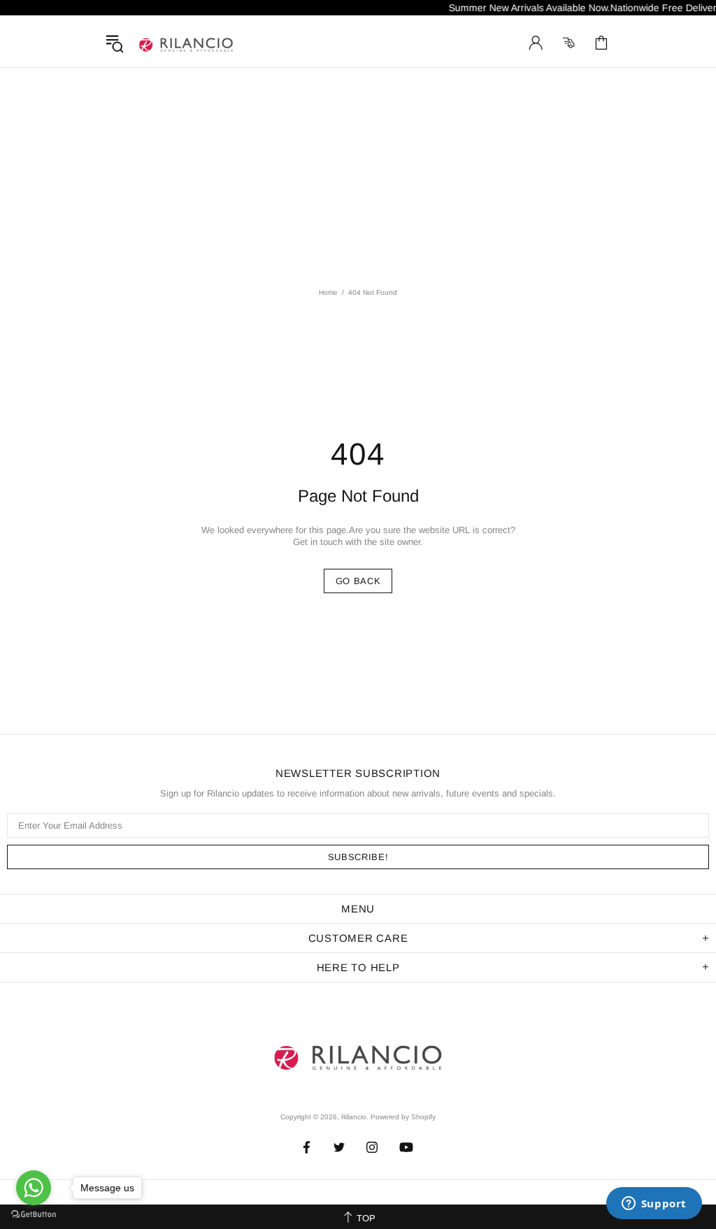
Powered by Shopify (403, 1117)
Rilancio (186, 42)
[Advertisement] (358, 172)
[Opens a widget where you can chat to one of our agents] (654, 1204)
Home (328, 292)
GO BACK (358, 581)
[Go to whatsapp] (33, 1187)
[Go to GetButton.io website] (33, 1214)
